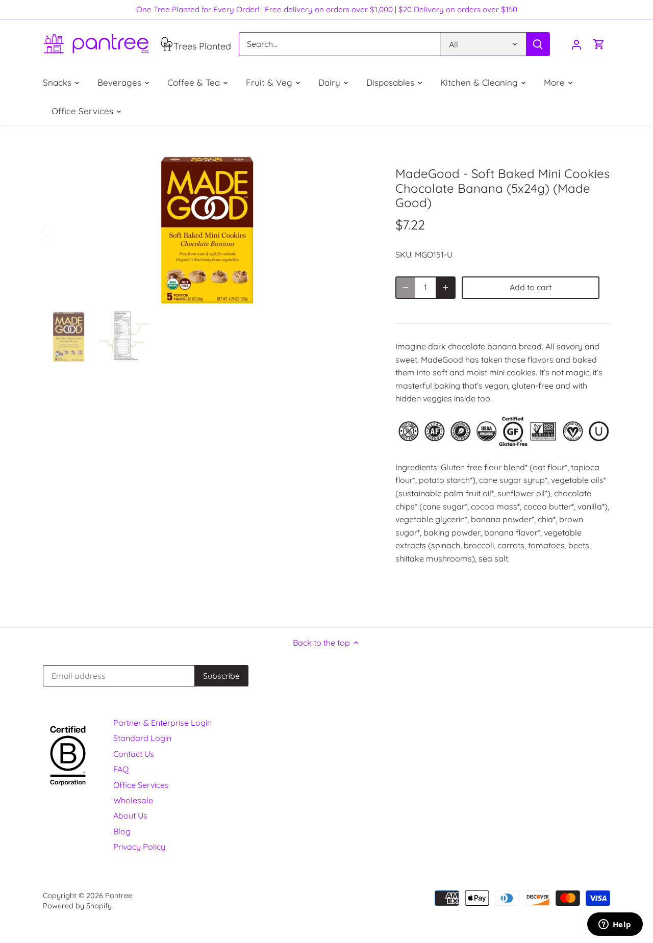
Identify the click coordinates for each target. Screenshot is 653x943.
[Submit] (537, 44)
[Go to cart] (599, 44)
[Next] (355, 230)
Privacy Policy (139, 847)
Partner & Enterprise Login (162, 723)
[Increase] (445, 287)
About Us (130, 815)
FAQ (121, 769)
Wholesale (133, 800)
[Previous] (58, 230)
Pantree (118, 895)
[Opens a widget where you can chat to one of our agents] (615, 925)
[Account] (576, 44)
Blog (122, 831)
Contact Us (133, 754)
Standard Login (142, 738)
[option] (207, 230)
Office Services (141, 785)
